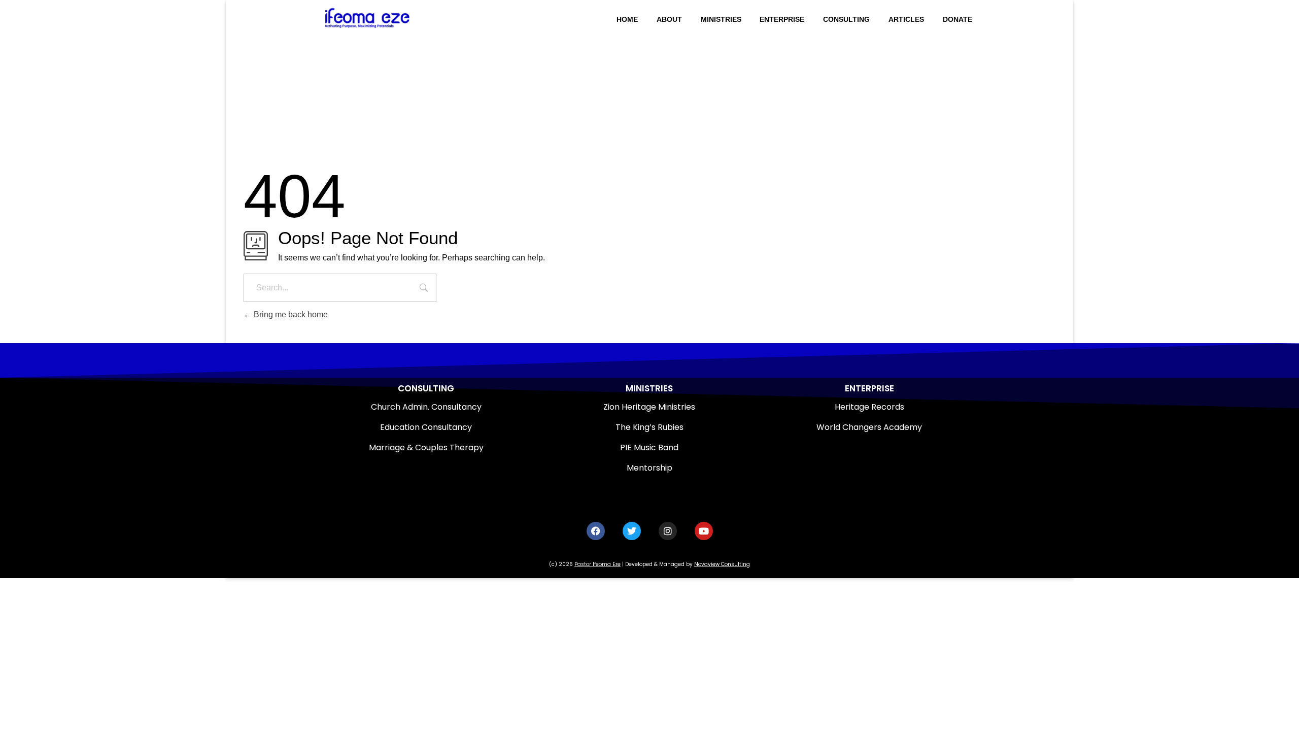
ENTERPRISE (869, 388)
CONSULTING (426, 388)
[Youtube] (704, 531)
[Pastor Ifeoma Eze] (390, 17)
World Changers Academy (869, 427)
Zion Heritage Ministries (649, 407)
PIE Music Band (649, 447)
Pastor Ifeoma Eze (597, 564)
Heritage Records (869, 407)
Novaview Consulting (722, 564)
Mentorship (649, 468)
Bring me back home (290, 314)
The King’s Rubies (649, 427)
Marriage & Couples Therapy (426, 447)
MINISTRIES (649, 388)
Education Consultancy (426, 427)
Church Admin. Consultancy (426, 407)
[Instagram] (668, 531)
